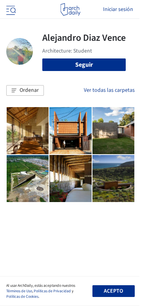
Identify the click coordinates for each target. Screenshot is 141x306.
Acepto (113, 291)
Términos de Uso (19, 291)
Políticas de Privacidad (52, 291)
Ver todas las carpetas (109, 90)
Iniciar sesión (118, 9)
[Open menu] (10, 9)
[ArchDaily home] (70, 9)
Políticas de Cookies (22, 296)
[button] (25, 90)
